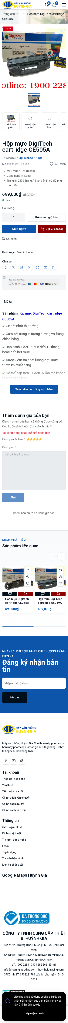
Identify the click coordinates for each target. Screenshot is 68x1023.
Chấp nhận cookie (34, 1013)
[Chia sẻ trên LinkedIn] (30, 267)
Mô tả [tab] (8, 301)
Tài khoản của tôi (12, 791)
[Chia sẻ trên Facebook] (6, 267)
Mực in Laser (25, 252)
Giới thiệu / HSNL (12, 827)
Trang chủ (8, 14)
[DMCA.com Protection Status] (13, 991)
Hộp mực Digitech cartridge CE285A (17, 600)
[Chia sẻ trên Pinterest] (22, 267)
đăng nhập (21, 433)
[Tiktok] (21, 760)
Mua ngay (19, 229)
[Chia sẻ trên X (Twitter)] (14, 267)
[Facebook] (5, 760)
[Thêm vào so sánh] (27, 570)
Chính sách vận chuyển (16, 797)
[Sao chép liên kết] (53, 267)
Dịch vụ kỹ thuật (11, 833)
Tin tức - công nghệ (14, 839)
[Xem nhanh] (27, 576)
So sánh (11, 239)
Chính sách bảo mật (14, 810)
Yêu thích (60, 164)
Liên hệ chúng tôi (12, 864)
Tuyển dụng (9, 852)
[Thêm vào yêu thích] (27, 583)
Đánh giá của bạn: (12, 439)
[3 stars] (34, 439)
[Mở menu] (63, 4)
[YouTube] (13, 760)
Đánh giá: (8, 447)
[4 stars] (37, 439)
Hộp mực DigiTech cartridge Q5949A (50, 600)
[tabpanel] (34, 350)
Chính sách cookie (29, 1004)
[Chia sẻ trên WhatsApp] (37, 267)
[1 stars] (28, 439)
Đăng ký (14, 697)
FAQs (5, 845)
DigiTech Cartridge (30, 157)
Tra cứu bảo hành (13, 858)
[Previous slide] (51, 556)
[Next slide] (61, 556)
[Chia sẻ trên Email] (45, 267)
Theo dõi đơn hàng (13, 778)
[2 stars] (31, 439)
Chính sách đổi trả (13, 803)
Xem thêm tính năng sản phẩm (34, 389)
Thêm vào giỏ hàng (47, 217)
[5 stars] (40, 439)
